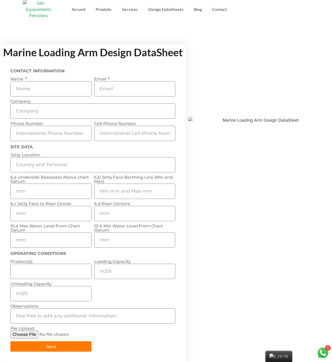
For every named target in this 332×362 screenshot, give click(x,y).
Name (17, 79)
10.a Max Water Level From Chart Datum (45, 228)
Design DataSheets (165, 9)
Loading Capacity (112, 262)
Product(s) (21, 262)
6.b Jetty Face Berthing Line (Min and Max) (133, 179)
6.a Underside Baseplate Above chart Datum (49, 179)
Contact (219, 9)
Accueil (78, 9)
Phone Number (26, 124)
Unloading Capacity (31, 284)
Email (100, 79)
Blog (198, 9)
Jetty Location (25, 155)
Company (20, 101)
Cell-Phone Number (115, 124)
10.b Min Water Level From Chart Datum (128, 228)
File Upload (22, 328)
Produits (104, 9)
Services (130, 9)
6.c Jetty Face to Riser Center (41, 204)
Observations (24, 306)
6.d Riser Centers (112, 204)
